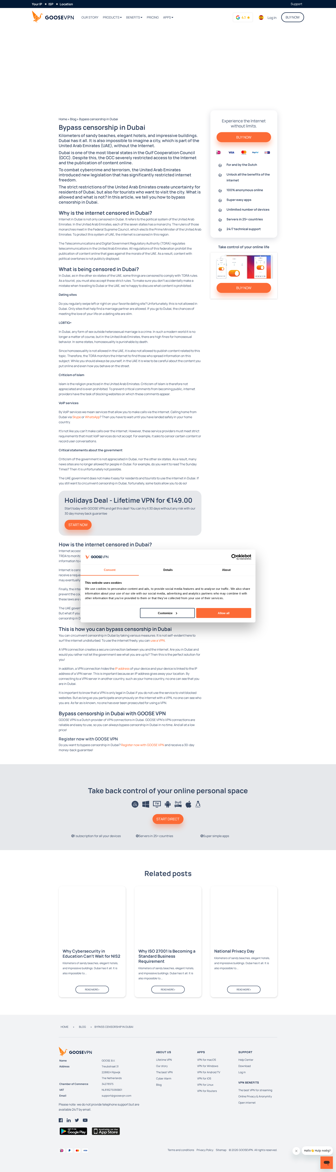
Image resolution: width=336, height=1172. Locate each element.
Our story (89, 17)
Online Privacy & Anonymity (255, 1096)
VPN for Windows (207, 1066)
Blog (73, 119)
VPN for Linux (205, 1084)
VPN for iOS (204, 1078)
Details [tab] (168, 569)
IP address (122, 668)
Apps (167, 17)
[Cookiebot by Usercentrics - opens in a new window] (234, 557)
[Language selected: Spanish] (261, 17)
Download (244, 1066)
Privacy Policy (205, 1150)
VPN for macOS (206, 1060)
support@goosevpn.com (116, 1095)
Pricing (153, 17)
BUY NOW (293, 17)
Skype (76, 417)
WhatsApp (92, 417)
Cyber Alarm (163, 1078)
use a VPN (157, 640)
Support (296, 4)
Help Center (245, 1060)
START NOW (78, 524)
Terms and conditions (181, 1150)
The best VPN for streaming (255, 1090)
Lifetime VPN (164, 1060)
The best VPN (164, 1072)
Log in (272, 17)
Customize (165, 613)
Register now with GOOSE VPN (142, 745)
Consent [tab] (110, 569)
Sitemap (221, 1150)
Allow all (223, 613)
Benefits (133, 17)
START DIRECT (167, 819)
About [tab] (226, 569)
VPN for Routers (207, 1091)
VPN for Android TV (208, 1072)
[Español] (261, 17)
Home (63, 119)
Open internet (247, 1102)
